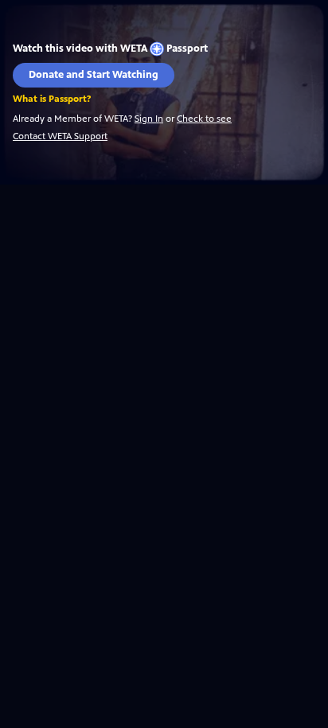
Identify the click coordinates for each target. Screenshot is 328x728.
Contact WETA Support (60, 136)
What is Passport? (52, 99)
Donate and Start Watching (93, 74)
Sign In (149, 118)
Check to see (204, 118)
